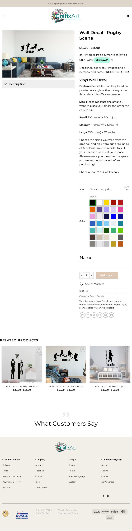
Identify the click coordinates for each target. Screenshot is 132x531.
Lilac (113, 209)
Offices (104, 476)
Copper (120, 244)
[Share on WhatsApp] (82, 315)
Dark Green (106, 230)
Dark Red (113, 202)
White (99, 202)
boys (98, 301)
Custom (72, 482)
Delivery (6, 465)
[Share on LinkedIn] (111, 315)
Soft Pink (92, 216)
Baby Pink (99, 216)
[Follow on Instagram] (107, 496)
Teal (120, 223)
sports (89, 308)
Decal (105, 301)
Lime (120, 230)
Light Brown (99, 237)
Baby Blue (113, 223)
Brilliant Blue (113, 216)
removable (107, 304)
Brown (92, 237)
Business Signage (76, 476)
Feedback (40, 471)
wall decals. (111, 172)
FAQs (5, 471)
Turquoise (92, 230)
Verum (74, 513)
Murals (71, 471)
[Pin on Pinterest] (105, 315)
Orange (92, 209)
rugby (116, 304)
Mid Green (113, 230)
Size (81, 189)
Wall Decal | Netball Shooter (22, 386)
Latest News (41, 487)
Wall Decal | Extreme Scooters (66, 386)
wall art (97, 308)
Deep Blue (120, 216)
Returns (6, 487)
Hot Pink (120, 209)
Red (120, 202)
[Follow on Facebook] (103, 496)
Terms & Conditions (11, 476)
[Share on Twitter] (94, 315)
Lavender (106, 209)
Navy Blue (106, 216)
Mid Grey (92, 244)
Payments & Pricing (12, 482)
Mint (99, 230)
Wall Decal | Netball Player (110, 386)
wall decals (108, 308)
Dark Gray (120, 237)
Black (92, 202)
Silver (106, 244)
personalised (93, 304)
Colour (82, 221)
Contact (39, 476)
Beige (106, 237)
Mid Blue (92, 223)
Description (17, 84)
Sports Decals (97, 296)
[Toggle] (5, 84)
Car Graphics (107, 482)
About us (39, 465)
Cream (113, 237)
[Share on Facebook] (88, 315)
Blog (37, 482)
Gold (113, 244)
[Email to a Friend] (99, 315)
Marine (104, 471)
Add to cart (107, 275)
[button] (4, 16)
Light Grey (99, 244)
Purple (99, 209)
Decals (71, 465)
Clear (127, 187)
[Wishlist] (70, 71)
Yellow (106, 202)
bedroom (90, 301)
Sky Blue (99, 223)
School (104, 465)
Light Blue (106, 223)
